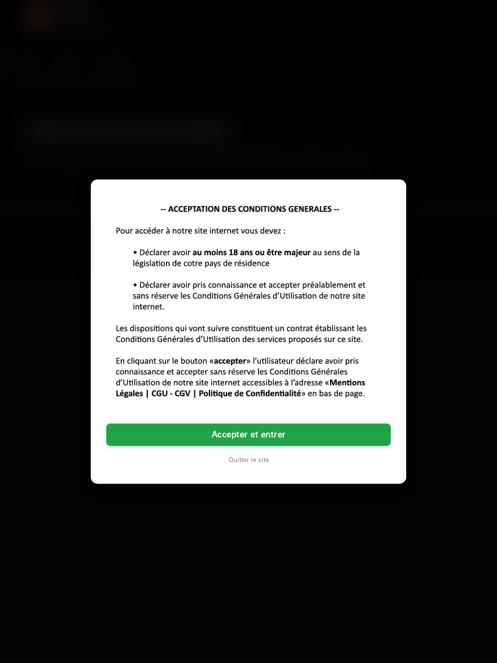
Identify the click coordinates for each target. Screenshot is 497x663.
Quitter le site (249, 460)
